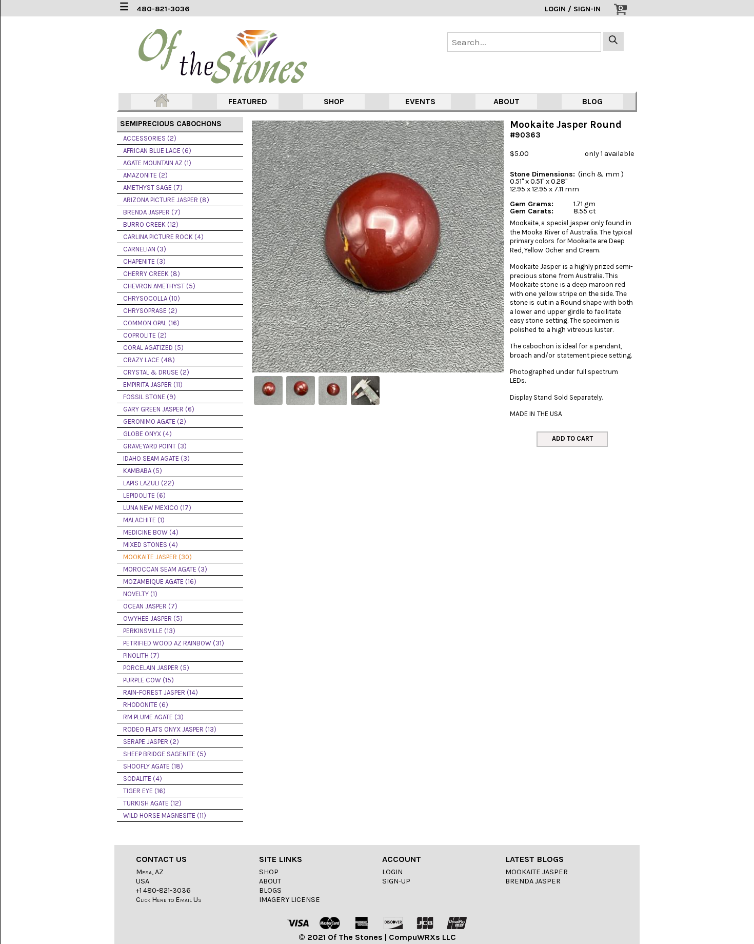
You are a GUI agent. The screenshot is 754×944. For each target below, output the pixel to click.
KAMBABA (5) (142, 471)
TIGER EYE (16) (144, 791)
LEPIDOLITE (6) (144, 495)
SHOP (334, 101)
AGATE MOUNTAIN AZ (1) (157, 163)
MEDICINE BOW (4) (150, 532)
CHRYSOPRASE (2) (150, 310)
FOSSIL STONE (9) (149, 397)
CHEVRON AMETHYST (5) (159, 286)
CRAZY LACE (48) (149, 360)
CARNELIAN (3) (144, 249)
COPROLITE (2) (145, 335)
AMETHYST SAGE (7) (153, 187)
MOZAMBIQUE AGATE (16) (159, 581)
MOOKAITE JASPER (536, 872)
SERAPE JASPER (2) (151, 741)
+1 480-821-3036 (163, 890)
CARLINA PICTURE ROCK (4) (163, 237)
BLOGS (270, 890)
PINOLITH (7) (141, 655)
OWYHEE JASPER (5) (153, 618)
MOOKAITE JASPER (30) (157, 557)
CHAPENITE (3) (144, 261)
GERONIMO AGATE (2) (154, 421)
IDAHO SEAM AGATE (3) (156, 458)
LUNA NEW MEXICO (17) (157, 508)
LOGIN (392, 872)
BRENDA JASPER (533, 881)
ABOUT (506, 101)
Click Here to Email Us (169, 899)
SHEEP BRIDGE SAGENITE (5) (164, 754)
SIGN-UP (396, 881)
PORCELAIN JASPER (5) (156, 668)
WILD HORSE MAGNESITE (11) (164, 815)
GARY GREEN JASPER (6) (158, 409)
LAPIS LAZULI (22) (148, 483)
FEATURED (247, 101)
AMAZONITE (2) (145, 175)
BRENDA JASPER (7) (152, 212)
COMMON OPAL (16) (151, 323)
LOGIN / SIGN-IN (573, 9)
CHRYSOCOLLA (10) (151, 298)
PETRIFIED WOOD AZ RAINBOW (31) (173, 643)
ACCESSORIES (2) (149, 138)
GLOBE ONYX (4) (147, 434)
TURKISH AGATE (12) (152, 803)
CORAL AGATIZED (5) (153, 347)
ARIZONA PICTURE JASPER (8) (166, 200)
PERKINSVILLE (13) (149, 631)
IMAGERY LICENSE (289, 899)
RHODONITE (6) (145, 705)
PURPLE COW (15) (148, 680)
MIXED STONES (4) (150, 544)
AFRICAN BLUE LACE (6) (157, 150)
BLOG (592, 101)
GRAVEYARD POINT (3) (155, 446)
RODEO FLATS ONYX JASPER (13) (169, 729)
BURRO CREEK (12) (150, 224)
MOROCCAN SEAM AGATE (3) (165, 569)
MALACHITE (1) (144, 520)
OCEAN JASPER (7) (150, 606)
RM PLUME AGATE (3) (153, 717)
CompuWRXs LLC (422, 937)
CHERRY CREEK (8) (151, 274)
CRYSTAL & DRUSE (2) (156, 372)
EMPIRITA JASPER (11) (153, 384)
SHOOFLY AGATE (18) (153, 766)
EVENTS (420, 101)
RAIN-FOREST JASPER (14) (160, 692)
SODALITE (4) (142, 778)
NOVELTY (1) (140, 594)
